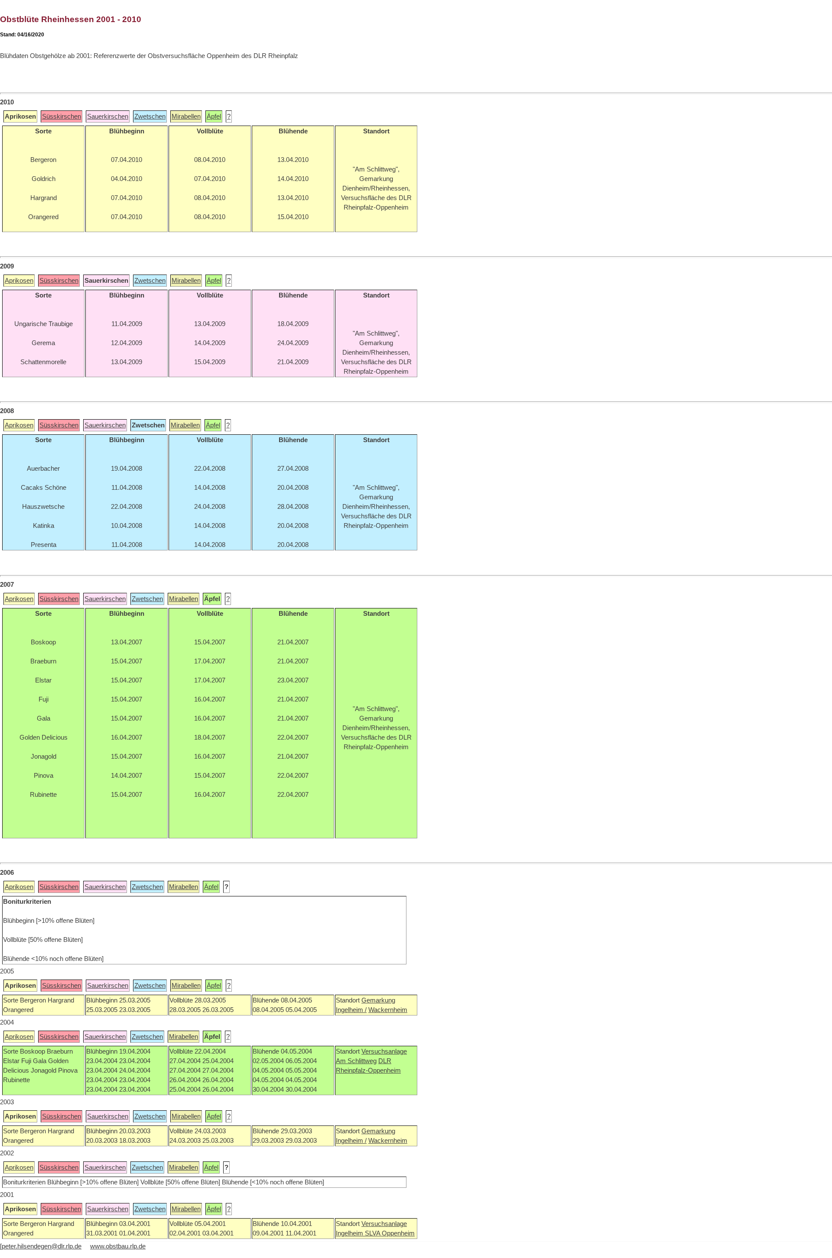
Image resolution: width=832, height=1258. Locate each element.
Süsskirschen (61, 116)
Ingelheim (350, 1233)
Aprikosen (19, 280)
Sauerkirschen (107, 116)
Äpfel (214, 116)
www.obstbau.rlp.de (118, 1246)
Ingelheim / (351, 1009)
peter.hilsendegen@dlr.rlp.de (41, 1246)
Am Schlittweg (356, 1060)
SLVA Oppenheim (390, 1233)
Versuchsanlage (384, 1051)
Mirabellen (186, 116)
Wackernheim (387, 1009)
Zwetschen (150, 116)
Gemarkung (378, 1000)
